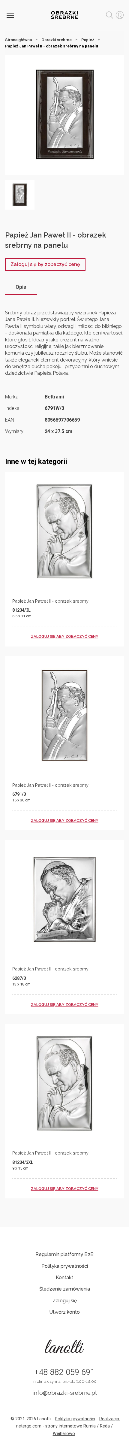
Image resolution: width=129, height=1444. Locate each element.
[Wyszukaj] (109, 15)
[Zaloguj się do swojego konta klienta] (120, 15)
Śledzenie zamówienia (64, 1289)
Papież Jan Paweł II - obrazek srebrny (50, 601)
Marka (11, 397)
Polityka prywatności (64, 1266)
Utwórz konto (64, 1312)
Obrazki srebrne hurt (64, 15)
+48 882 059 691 (64, 1372)
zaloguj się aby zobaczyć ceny (64, 636)
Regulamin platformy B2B (64, 1254)
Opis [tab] (21, 287)
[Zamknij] (10, 15)
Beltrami (54, 397)
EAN (9, 420)
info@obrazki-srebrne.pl (64, 1392)
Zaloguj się (64, 1300)
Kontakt (64, 1277)
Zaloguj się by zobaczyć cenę (45, 264)
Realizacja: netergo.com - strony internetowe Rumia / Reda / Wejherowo (68, 1426)
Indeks (12, 408)
